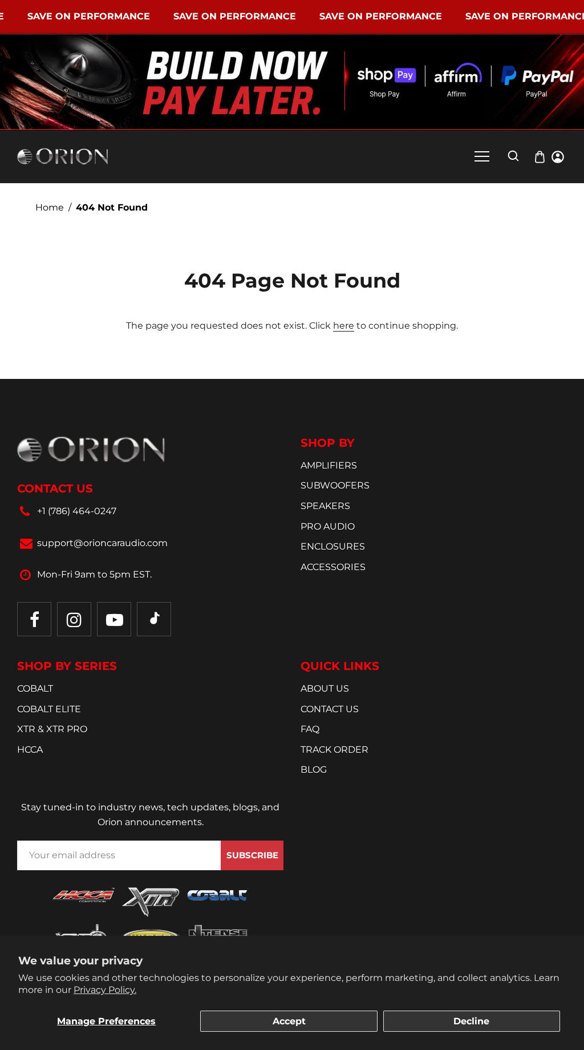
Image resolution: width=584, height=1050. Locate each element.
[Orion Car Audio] (62, 156)
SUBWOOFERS (335, 485)
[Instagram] (74, 619)
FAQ (310, 729)
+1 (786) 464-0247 (76, 511)
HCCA (30, 749)
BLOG (314, 769)
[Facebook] (34, 619)
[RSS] (154, 619)
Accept (289, 1021)
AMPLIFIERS (329, 465)
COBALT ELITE (49, 709)
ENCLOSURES (333, 546)
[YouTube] (114, 619)
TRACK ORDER (334, 749)
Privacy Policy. (105, 989)
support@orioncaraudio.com (102, 543)
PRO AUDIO (328, 526)
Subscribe (252, 855)
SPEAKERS (325, 505)
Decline (471, 1021)
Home (49, 207)
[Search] (513, 155)
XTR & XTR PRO (52, 729)
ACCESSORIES (333, 567)
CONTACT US (330, 709)
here (343, 325)
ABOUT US (325, 688)
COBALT (35, 688)
